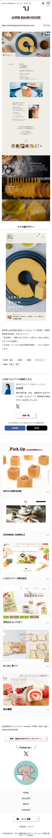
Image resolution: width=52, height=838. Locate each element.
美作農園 (7, 709)
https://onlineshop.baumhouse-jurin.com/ (18, 25)
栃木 (20, 360)
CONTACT (26, 809)
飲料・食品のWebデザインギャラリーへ (26, 738)
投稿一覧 (26, 415)
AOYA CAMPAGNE (12, 491)
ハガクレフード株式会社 (15, 578)
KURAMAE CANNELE (14, 534)
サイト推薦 (26, 819)
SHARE (15, 428)
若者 (29, 360)
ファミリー (41, 360)
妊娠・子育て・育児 (11, 364)
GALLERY (26, 798)
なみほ (48, 25)
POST (36, 428)
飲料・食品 (8, 360)
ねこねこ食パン (10, 665)
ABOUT (26, 804)
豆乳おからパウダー (12, 621)
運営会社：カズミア (27, 826)
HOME (26, 792)
